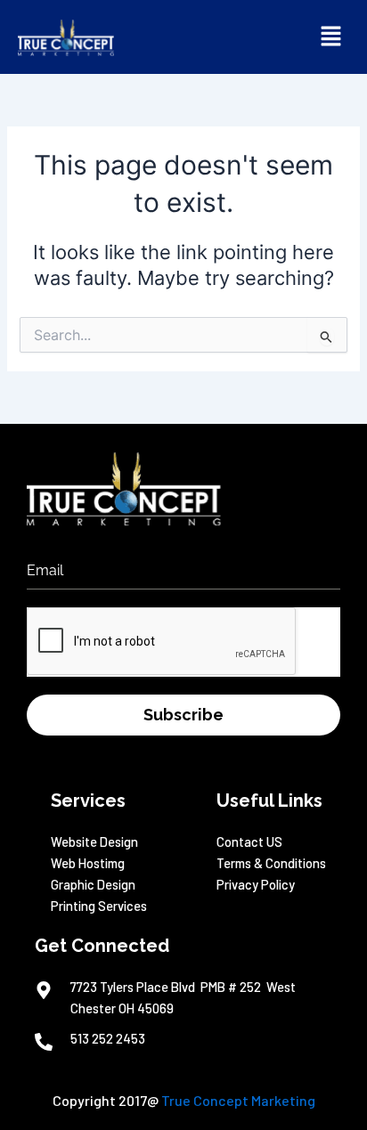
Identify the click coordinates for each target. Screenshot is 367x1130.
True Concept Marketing (238, 1100)
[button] (331, 37)
